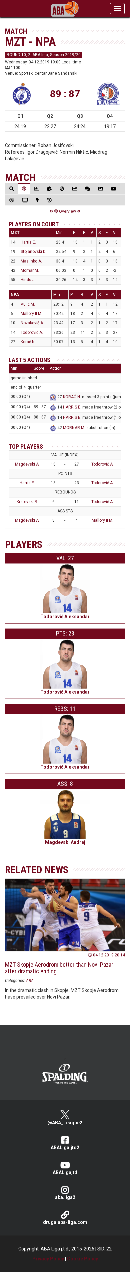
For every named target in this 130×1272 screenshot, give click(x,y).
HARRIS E (71, 407)
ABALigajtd (65, 1172)
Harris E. (28, 242)
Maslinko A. (31, 261)
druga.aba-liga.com (65, 1222)
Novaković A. (32, 323)
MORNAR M (73, 427)
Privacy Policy (48, 1258)
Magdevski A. (27, 464)
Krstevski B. (27, 501)
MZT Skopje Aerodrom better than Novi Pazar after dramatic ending (59, 968)
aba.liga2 (65, 1197)
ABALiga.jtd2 (65, 1147)
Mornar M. (30, 270)
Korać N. (28, 341)
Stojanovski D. (33, 251)
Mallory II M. (31, 313)
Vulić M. (28, 304)
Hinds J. (28, 279)
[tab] (11, 188)
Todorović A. (32, 332)
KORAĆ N (71, 397)
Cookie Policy (82, 1258)
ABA (30, 980)
